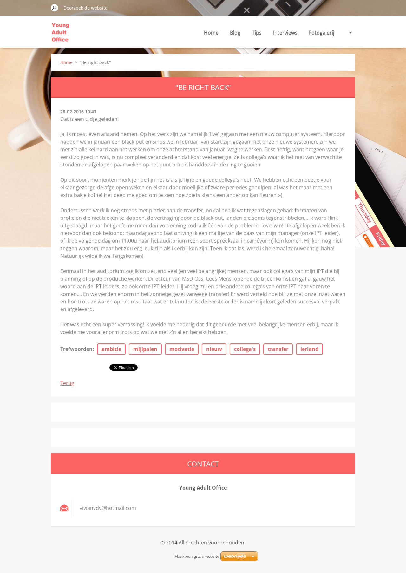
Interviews (285, 32)
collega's (245, 349)
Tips (257, 32)
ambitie (111, 349)
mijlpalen (145, 349)
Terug (67, 383)
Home (211, 32)
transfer (278, 349)
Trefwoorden (76, 349)
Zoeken (54, 7)
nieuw (214, 349)
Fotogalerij (321, 32)
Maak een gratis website (196, 556)
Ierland (309, 349)
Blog (235, 32)
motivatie (181, 349)
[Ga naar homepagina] (60, 36)
